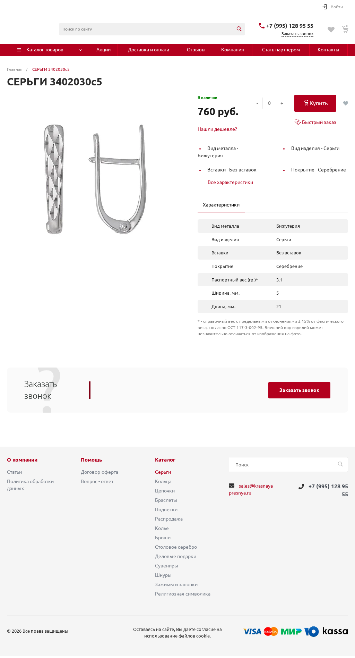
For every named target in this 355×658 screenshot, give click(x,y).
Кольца (163, 481)
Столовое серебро (176, 547)
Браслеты (166, 500)
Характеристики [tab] (221, 205)
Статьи (14, 472)
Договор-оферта (99, 472)
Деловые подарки (175, 556)
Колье (162, 528)
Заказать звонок (299, 390)
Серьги (163, 472)
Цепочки (165, 491)
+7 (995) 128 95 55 (289, 26)
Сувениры (166, 565)
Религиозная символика (182, 594)
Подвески (166, 509)
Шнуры (163, 575)
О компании (22, 460)
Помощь (91, 460)
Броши (163, 537)
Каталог (165, 460)
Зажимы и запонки (176, 584)
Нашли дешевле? (217, 129)
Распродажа (169, 519)
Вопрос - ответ (97, 481)
